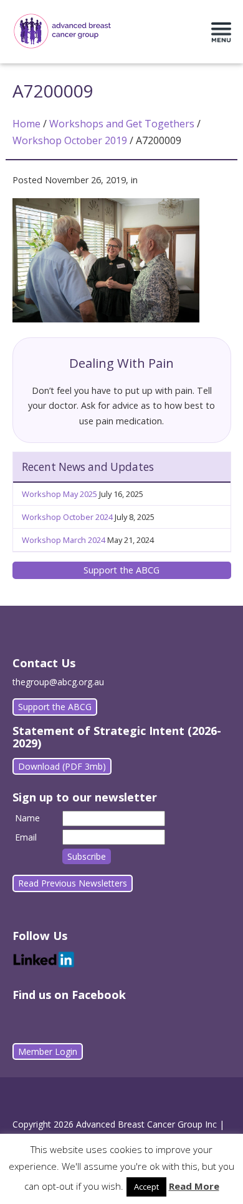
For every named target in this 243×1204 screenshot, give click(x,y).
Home (26, 123)
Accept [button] (146, 1186)
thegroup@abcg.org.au (58, 682)
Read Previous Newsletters (72, 883)
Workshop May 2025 (59, 493)
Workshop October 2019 (69, 140)
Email (26, 837)
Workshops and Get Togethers (121, 123)
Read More (194, 1186)
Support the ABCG (121, 570)
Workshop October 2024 (67, 516)
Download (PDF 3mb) (62, 766)
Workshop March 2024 (63, 539)
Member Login (47, 1051)
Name (27, 818)
